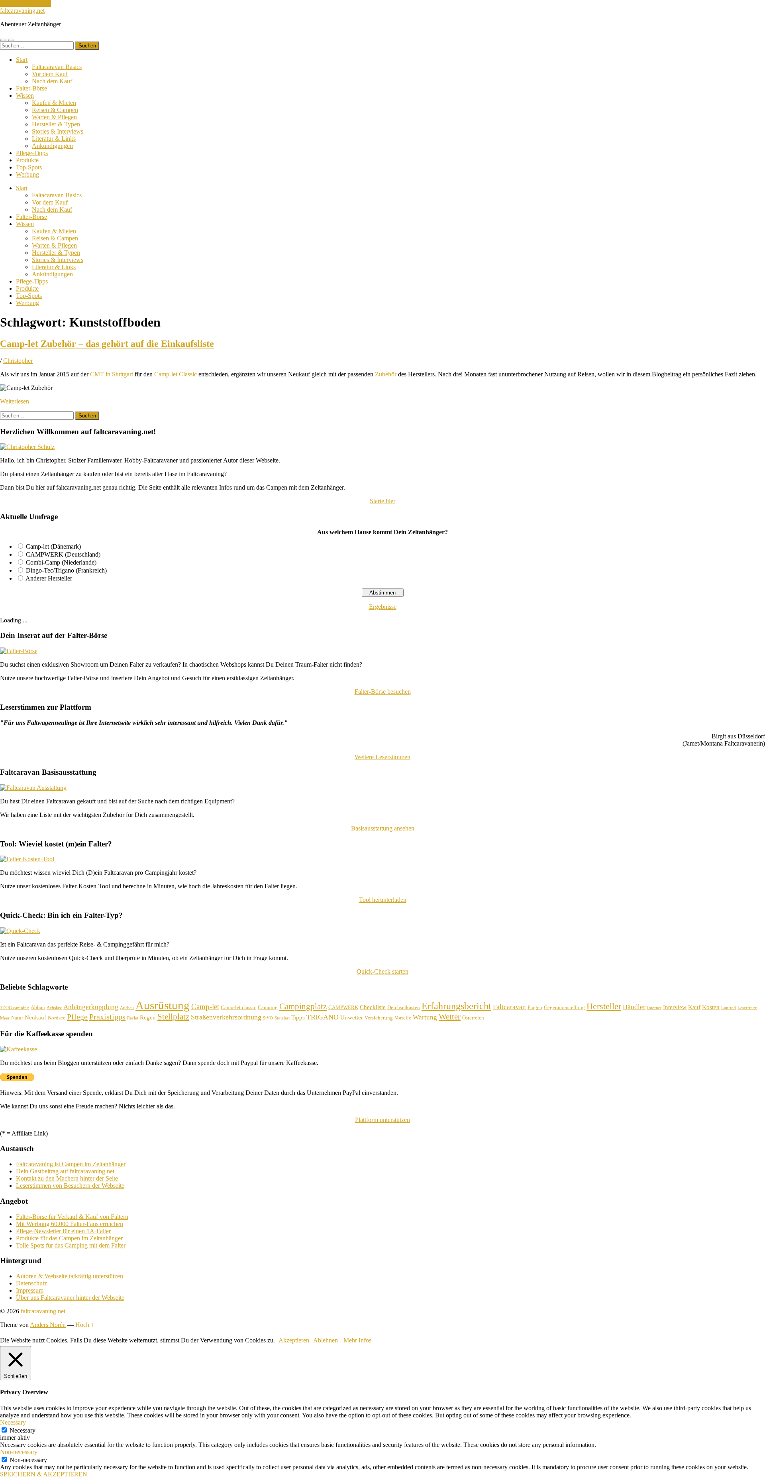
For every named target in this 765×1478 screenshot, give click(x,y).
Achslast (54, 1008)
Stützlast (282, 1018)
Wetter (450, 1016)
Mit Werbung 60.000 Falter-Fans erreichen (69, 1223)
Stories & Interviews (57, 131)
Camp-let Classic (175, 374)
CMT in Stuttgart (111, 374)
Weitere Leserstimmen (382, 757)
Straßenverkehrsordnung (226, 1017)
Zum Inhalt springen (25, 3)
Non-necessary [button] (18, 1451)
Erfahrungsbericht (456, 1005)
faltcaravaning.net (22, 10)
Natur (17, 1018)
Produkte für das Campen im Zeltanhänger (69, 1238)
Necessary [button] (13, 1422)
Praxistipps (107, 1016)
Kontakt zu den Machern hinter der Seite (67, 1178)
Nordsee (56, 1018)
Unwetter (351, 1017)
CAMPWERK (343, 1007)
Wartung (425, 1017)
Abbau (38, 1007)
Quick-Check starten (382, 971)
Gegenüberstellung (564, 1007)
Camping (268, 1007)
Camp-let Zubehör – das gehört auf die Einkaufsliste (107, 344)
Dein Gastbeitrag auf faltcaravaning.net (65, 1171)
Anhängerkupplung (90, 1007)
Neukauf (35, 1017)
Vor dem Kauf (50, 74)
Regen (148, 1017)
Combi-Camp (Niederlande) (61, 562)
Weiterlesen (14, 401)
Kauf (694, 1007)
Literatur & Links (54, 138)
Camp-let (205, 1006)
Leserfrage (747, 1008)
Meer (5, 1018)
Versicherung (379, 1018)
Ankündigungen (52, 145)
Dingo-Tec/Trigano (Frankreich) (66, 570)
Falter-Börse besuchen (383, 691)
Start (21, 59)
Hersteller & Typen (56, 124)
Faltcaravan (509, 1007)
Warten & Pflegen (54, 117)
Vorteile (402, 1018)
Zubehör (385, 374)
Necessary (22, 1430)
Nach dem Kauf (52, 81)
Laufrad (728, 1008)
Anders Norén (48, 1324)
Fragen (535, 1007)
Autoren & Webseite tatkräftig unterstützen (69, 1276)
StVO (268, 1018)
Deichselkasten (403, 1007)
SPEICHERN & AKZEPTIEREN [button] (43, 1474)
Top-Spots (29, 167)
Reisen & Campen (55, 109)
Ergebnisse (382, 606)
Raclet (132, 1018)
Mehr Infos (357, 1340)
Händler (634, 1007)
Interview (675, 1007)
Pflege (77, 1016)
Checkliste (373, 1007)
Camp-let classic (238, 1007)
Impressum (29, 1290)
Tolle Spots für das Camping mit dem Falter (71, 1245)
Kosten (711, 1007)
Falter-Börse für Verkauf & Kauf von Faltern (72, 1216)
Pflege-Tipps (32, 153)
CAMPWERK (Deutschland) (63, 554)
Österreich (473, 1018)
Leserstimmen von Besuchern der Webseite (70, 1185)
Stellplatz (173, 1016)
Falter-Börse (31, 88)
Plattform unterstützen (382, 1119)
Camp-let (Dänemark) (53, 546)
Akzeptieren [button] (294, 1340)
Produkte (27, 160)
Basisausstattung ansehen (382, 828)
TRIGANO (322, 1017)
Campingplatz (303, 1006)
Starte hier (382, 501)
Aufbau (127, 1008)
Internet (654, 1008)
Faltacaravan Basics (57, 66)
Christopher (18, 360)
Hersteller (603, 1006)
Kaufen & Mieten (54, 102)
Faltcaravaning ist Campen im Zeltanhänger (71, 1164)
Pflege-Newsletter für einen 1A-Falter (63, 1231)
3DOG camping (14, 1008)
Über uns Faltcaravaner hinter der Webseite (70, 1297)
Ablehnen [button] (325, 1340)
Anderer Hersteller (49, 578)
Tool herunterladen (382, 899)
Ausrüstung (162, 1005)
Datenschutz (31, 1283)
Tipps (298, 1017)
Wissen (25, 95)
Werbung (27, 174)
